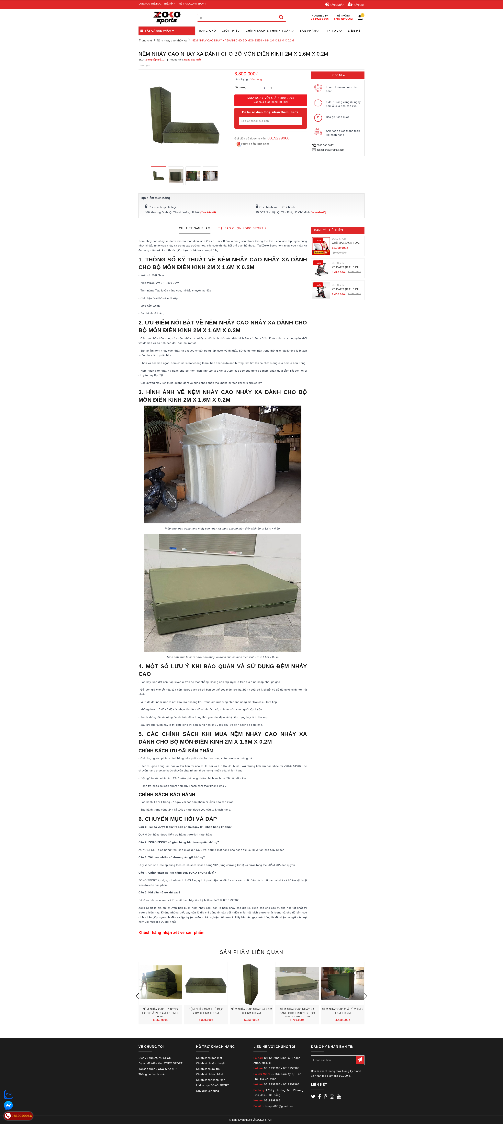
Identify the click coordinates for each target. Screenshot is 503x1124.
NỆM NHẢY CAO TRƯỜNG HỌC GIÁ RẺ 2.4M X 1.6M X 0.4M (160, 1013)
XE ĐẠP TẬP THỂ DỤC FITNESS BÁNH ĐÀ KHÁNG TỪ (346, 267)
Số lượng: (241, 87)
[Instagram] (332, 1097)
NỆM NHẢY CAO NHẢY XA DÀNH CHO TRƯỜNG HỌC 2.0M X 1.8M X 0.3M (297, 1013)
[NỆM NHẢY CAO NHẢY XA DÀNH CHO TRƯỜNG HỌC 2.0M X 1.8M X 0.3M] (297, 983)
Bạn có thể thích (329, 230)
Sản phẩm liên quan (251, 952)
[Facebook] (319, 1097)
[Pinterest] (325, 1097)
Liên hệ (354, 30)
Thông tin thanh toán (152, 1074)
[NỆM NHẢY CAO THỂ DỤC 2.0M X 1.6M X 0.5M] (206, 983)
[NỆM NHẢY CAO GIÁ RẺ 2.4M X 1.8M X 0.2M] (342, 983)
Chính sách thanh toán (210, 1079)
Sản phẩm (308, 30)
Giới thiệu (231, 30)
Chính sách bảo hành (210, 1074)
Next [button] (365, 996)
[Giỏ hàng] (360, 18)
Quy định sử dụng (207, 1090)
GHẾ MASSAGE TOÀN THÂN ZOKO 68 (346, 243)
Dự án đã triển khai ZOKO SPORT (161, 1063)
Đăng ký (358, 5)
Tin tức (332, 30)
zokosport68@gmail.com (330, 149)
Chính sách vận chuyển (211, 1063)
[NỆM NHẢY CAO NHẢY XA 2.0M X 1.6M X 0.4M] (251, 983)
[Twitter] (313, 1097)
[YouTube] (339, 1097)
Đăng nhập (336, 5)
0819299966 (278, 138)
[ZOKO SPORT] (166, 17)
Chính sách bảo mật (209, 1057)
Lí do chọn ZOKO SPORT (212, 1085)
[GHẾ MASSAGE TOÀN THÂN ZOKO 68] (321, 246)
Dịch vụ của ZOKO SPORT (156, 1057)
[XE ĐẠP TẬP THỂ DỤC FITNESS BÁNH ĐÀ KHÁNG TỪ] (321, 268)
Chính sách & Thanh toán (268, 30)
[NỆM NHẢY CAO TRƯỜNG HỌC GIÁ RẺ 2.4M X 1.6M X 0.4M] (160, 983)
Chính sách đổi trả (208, 1068)
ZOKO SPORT (340, 238)
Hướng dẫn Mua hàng (255, 143)
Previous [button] (137, 996)
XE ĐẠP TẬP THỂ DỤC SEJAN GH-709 (346, 289)
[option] (184, 117)
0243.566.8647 (325, 145)
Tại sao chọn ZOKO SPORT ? (158, 1068)
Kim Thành (338, 263)
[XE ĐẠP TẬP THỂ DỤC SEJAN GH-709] (321, 290)
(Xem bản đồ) (208, 212)
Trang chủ (206, 30)
